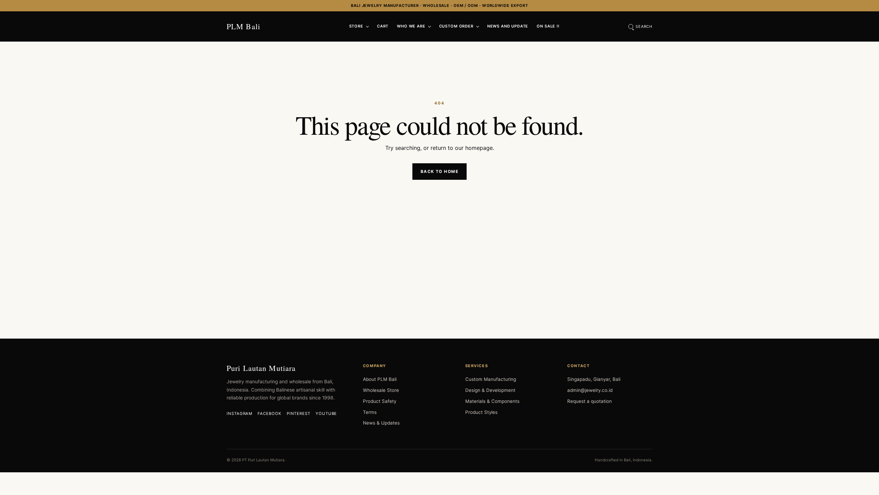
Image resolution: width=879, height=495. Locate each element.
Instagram (239, 413)
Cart (382, 26)
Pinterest (298, 413)
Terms (370, 412)
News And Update (507, 26)
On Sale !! (548, 26)
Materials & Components (492, 401)
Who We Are (411, 26)
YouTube (326, 413)
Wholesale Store (381, 390)
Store (356, 26)
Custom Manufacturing (490, 379)
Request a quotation (589, 401)
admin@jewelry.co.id (590, 390)
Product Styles (481, 412)
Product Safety (379, 401)
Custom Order (456, 26)
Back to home (439, 171)
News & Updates (381, 423)
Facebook (269, 413)
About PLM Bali (380, 379)
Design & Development (490, 390)
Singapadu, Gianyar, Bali (593, 379)
